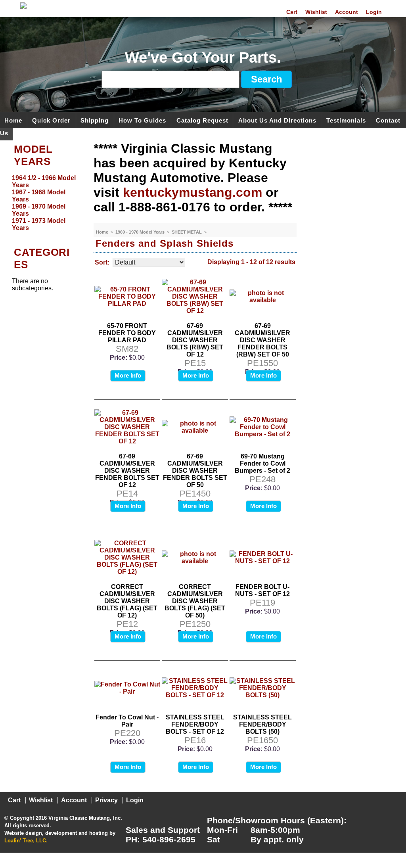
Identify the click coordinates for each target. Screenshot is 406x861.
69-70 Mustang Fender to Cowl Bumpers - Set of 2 (262, 463)
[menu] (44, 203)
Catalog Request (202, 120)
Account (346, 12)
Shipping (94, 120)
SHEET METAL (187, 232)
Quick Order (51, 120)
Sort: (102, 262)
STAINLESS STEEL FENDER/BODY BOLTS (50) (262, 724)
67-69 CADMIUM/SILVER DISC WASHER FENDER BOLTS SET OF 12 (127, 470)
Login (374, 12)
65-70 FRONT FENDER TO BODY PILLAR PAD (127, 332)
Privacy (106, 800)
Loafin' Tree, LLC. (26, 841)
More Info (128, 375)
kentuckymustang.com (192, 192)
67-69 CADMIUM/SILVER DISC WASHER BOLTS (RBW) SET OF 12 (195, 340)
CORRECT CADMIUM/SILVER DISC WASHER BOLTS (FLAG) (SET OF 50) (195, 601)
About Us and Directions (277, 120)
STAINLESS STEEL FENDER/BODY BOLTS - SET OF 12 (195, 724)
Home (13, 120)
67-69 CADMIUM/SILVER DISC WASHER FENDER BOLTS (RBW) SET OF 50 (262, 340)
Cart (291, 12)
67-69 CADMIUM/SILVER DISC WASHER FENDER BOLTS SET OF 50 (195, 470)
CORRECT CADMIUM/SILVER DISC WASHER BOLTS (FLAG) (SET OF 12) (127, 601)
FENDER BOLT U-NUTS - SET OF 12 (262, 590)
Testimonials (346, 120)
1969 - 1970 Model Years (140, 232)
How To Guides (142, 120)
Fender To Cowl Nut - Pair (127, 721)
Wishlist (316, 12)
